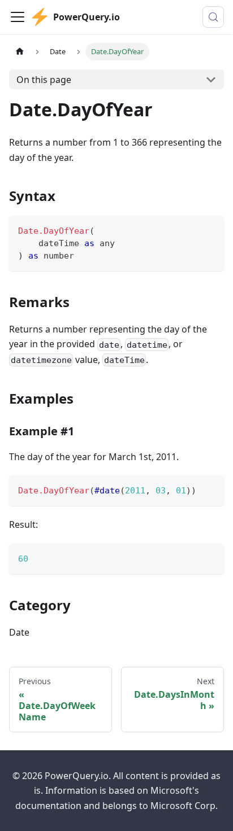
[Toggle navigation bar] (17, 16)
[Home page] (20, 51)
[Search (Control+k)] (213, 17)
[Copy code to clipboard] (210, 229)
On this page (43, 79)
